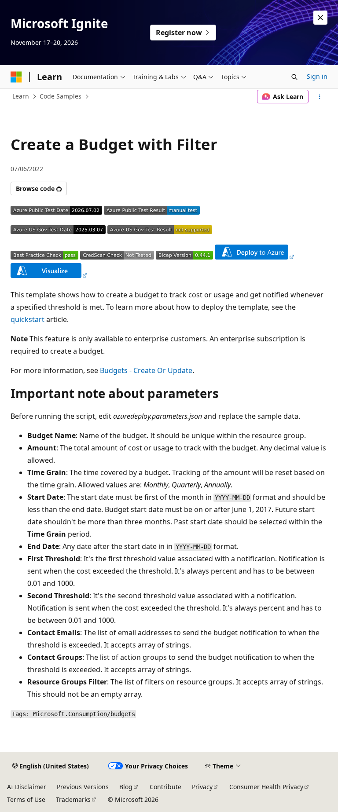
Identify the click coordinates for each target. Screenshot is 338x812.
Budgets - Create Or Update (146, 370)
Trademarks (73, 799)
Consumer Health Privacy (266, 787)
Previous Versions (83, 787)
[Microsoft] (16, 77)
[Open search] (294, 77)
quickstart (27, 319)
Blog (125, 787)
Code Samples (60, 96)
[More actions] (319, 97)
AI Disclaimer (26, 787)
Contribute (165, 787)
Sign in (317, 76)
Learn (20, 96)
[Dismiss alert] (320, 18)
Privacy (202, 787)
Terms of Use (26, 799)
